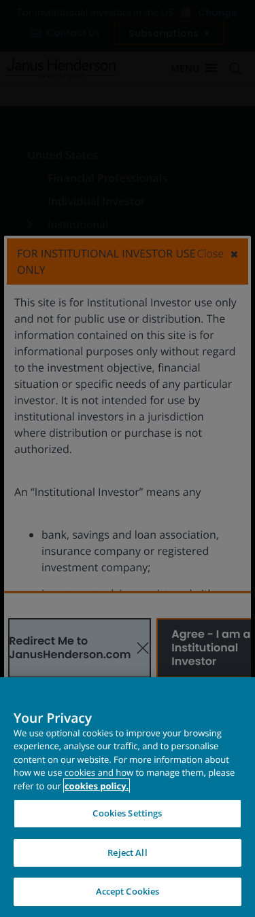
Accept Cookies (128, 891)
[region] (127, 797)
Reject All (127, 852)
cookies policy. (97, 786)
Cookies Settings (127, 813)
